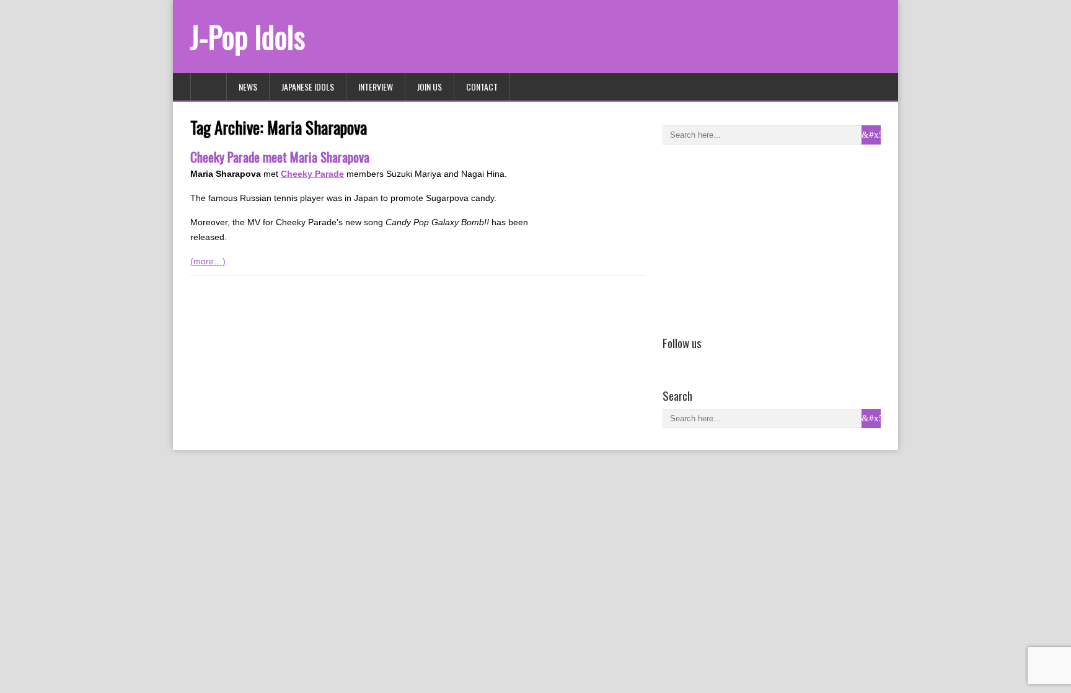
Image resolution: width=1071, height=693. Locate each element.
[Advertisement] (755, 237)
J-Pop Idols (247, 36)
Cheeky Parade (312, 174)
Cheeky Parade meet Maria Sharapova (279, 156)
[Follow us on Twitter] (688, 360)
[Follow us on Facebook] (670, 360)
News (248, 86)
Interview (375, 86)
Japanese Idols (307, 86)
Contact (482, 86)
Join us (429, 86)
